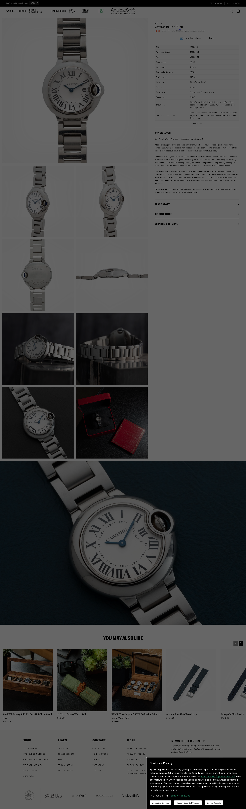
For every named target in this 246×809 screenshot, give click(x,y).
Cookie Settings (214, 803)
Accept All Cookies (160, 803)
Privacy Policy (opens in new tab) (218, 776)
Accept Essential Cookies (188, 803)
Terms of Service (180, 796)
